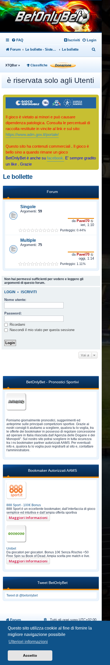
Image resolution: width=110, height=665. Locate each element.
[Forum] (51, 16)
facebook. (55, 158)
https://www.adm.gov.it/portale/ (32, 134)
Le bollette (17, 176)
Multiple (28, 240)
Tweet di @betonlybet (22, 595)
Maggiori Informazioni (28, 517)
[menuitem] (17, 40)
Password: (13, 313)
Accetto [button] (30, 655)
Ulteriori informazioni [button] (28, 641)
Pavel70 (83, 221)
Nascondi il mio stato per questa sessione (41, 330)
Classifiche (39, 65)
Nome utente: (15, 300)
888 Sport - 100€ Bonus (23, 505)
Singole (28, 206)
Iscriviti (29, 292)
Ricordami (17, 325)
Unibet (11, 548)
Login (9, 292)
